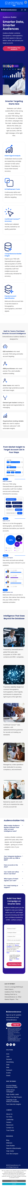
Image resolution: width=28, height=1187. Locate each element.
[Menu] (25, 9)
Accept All (14, 1184)
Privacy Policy (12, 1038)
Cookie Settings (14, 1181)
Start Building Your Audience (14, 48)
